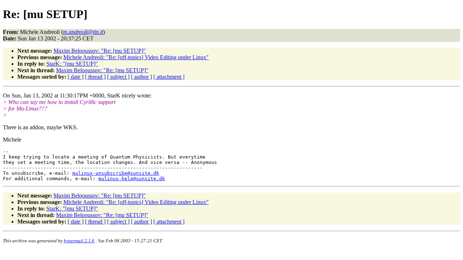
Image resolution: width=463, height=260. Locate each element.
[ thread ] (95, 77)
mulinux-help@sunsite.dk (131, 178)
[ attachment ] (168, 77)
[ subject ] (118, 77)
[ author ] (141, 77)
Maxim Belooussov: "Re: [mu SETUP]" (100, 51)
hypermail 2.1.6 (79, 240)
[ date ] (76, 77)
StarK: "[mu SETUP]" (72, 64)
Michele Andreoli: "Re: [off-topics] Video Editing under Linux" (136, 57)
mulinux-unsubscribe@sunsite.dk (115, 173)
